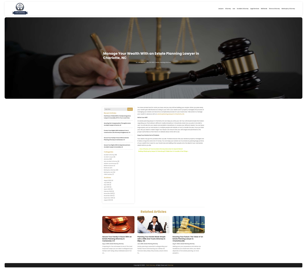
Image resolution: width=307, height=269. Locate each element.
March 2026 (107, 189)
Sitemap (170, 265)
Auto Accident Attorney (110, 161)
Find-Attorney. (150, 265)
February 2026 (108, 191)
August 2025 (107, 200)
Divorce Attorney (274, 9)
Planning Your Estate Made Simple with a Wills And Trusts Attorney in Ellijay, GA (151, 239)
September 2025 (108, 198)
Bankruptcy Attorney (288, 9)
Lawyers (220, 9)
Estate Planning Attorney (163, 62)
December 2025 (108, 193)
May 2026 (106, 185)
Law (234, 9)
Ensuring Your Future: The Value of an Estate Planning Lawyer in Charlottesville (188, 239)
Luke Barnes (141, 62)
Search (130, 109)
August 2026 (107, 180)
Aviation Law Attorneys (110, 163)
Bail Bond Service (108, 165)
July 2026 (106, 182)
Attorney (228, 9)
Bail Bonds (264, 9)
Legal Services (254, 9)
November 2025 (108, 195)
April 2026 (106, 187)
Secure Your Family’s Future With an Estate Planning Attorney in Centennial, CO (117, 239)
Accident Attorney (242, 9)
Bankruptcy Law (108, 172)
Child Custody (108, 174)
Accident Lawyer (108, 157)
